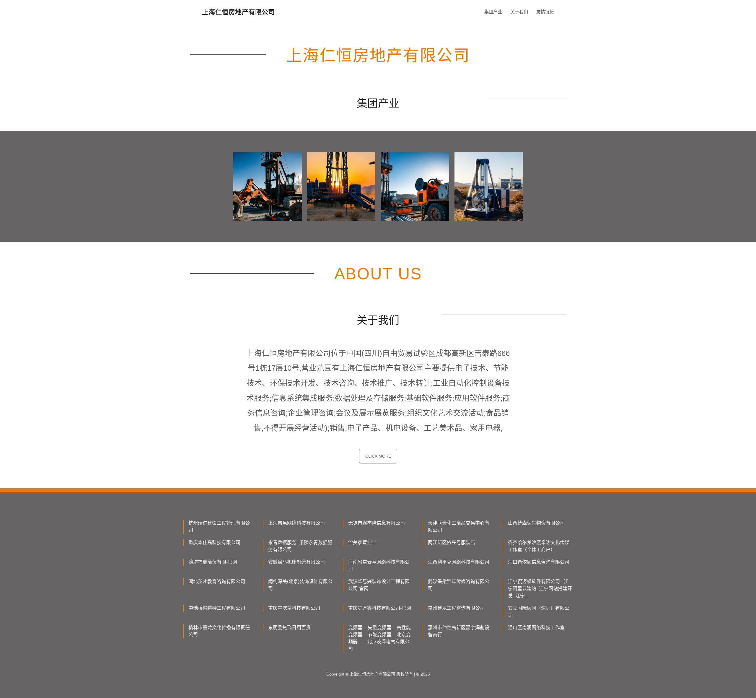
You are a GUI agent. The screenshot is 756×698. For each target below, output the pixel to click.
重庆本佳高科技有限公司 (214, 542)
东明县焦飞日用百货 (289, 627)
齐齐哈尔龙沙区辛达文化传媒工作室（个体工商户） (538, 546)
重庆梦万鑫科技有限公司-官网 (379, 608)
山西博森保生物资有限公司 (536, 522)
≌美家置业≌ (362, 542)
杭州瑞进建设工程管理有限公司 (219, 526)
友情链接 (545, 11)
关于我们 (519, 11)
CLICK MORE (378, 456)
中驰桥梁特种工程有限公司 (216, 608)
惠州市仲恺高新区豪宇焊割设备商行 (458, 631)
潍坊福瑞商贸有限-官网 (212, 561)
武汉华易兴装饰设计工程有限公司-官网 (379, 585)
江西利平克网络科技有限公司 (458, 561)
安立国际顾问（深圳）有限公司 (538, 612)
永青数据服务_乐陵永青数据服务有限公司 (300, 546)
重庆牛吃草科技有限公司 (294, 608)
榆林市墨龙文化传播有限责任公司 (219, 631)
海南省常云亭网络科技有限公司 (379, 565)
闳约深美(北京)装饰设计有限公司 (300, 585)
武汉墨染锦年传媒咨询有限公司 (458, 585)
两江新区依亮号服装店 (451, 542)
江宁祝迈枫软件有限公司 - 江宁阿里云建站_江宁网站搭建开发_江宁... (540, 588)
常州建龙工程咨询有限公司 (456, 608)
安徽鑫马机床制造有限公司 (296, 561)
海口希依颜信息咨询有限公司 (538, 561)
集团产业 (493, 11)
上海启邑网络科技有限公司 (296, 522)
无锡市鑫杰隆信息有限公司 (376, 522)
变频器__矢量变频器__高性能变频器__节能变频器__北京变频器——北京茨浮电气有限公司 (379, 638)
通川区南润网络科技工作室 (536, 627)
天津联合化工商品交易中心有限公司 (458, 526)
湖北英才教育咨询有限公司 (216, 581)
